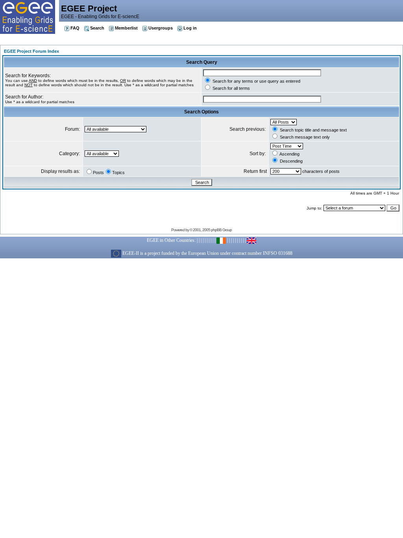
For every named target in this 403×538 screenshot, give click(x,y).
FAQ (74, 28)
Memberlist (126, 28)
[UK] (251, 240)
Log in (190, 28)
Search (97, 28)
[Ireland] (221, 240)
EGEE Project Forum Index (31, 51)
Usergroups (160, 28)
